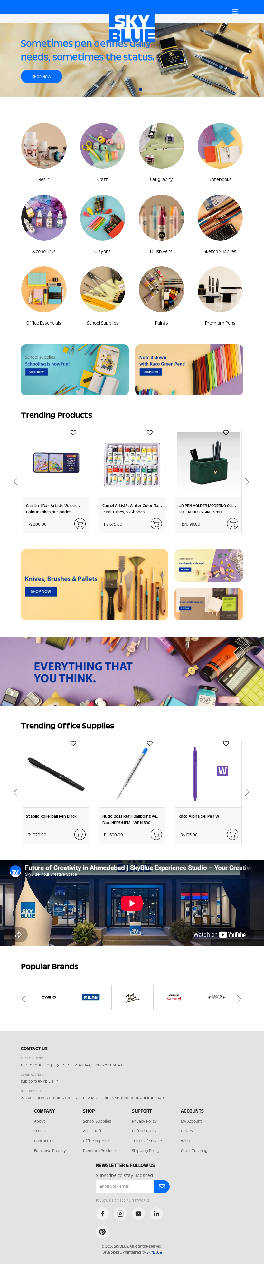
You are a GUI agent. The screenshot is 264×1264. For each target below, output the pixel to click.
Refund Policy (144, 1131)
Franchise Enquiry (50, 1151)
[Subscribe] (162, 1187)
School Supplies (97, 1122)
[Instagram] (120, 1213)
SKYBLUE (154, 1252)
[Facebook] (102, 1213)
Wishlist (188, 1141)
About (39, 1122)
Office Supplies (96, 1141)
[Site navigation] (235, 11)
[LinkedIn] (156, 1213)
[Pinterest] (102, 1231)
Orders (187, 1131)
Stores (40, 1131)
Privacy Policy (144, 1122)
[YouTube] (138, 1213)
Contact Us (44, 1141)
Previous (13, 481)
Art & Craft (92, 1131)
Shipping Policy (146, 1151)
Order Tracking (194, 1151)
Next (251, 481)
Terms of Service (147, 1141)
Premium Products (100, 1151)
